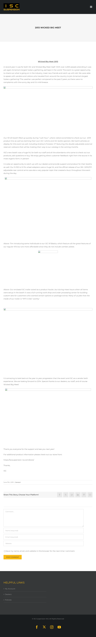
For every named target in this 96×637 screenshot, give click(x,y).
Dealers (8, 594)
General (17, 482)
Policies (8, 600)
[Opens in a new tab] (65, 494)
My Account (10, 589)
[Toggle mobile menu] (91, 7)
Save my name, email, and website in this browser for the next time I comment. (40, 551)
